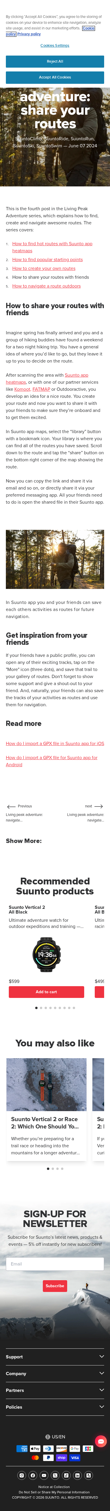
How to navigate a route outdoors (46, 286)
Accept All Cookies (55, 77)
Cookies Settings (54, 45)
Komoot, (22, 389)
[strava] (88, 1475)
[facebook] (32, 1475)
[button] (36, 1008)
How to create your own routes (43, 268)
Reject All (55, 61)
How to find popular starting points (47, 259)
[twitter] (55, 1475)
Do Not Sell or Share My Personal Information (54, 1492)
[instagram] (21, 1475)
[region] (55, 44)
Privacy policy (29, 34)
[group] (46, 1110)
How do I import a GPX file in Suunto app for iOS (55, 743)
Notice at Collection (54, 1487)
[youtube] (44, 1475)
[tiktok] (66, 1475)
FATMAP (41, 389)
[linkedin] (77, 1475)
